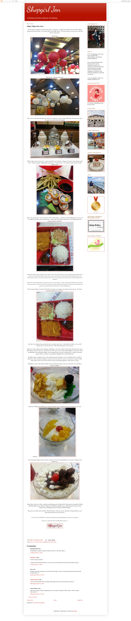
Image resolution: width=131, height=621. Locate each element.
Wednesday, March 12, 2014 (37, 574)
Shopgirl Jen (43, 9)
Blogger (75, 611)
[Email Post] (46, 540)
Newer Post (30, 600)
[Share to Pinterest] (54, 540)
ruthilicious (33, 557)
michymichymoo (34, 579)
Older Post (80, 600)
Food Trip (37, 542)
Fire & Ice (32, 542)
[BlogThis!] (50, 540)
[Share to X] (51, 540)
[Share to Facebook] (53, 540)
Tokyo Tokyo (53, 542)
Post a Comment (33, 597)
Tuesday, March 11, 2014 (36, 552)
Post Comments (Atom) (39, 602)
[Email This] (48, 540)
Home (55, 600)
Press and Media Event (45, 542)
